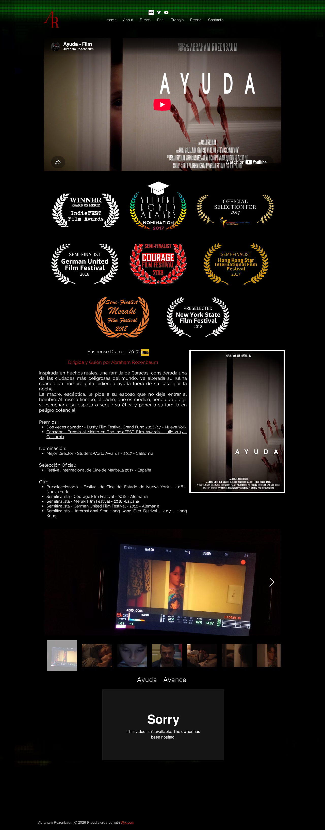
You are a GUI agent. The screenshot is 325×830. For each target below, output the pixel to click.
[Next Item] (272, 582)
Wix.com (127, 822)
